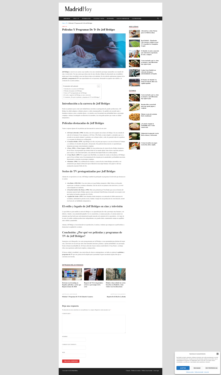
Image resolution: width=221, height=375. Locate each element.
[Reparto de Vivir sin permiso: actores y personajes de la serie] (94, 275)
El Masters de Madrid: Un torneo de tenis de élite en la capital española (149, 81)
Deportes (67, 18)
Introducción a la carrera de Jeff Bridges (74, 89)
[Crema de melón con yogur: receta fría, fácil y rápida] (134, 143)
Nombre (65, 336)
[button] (217, 354)
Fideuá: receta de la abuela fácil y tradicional (149, 115)
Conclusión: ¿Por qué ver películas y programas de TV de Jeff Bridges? (82, 97)
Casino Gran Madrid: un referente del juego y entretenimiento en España (149, 72)
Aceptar (183, 368)
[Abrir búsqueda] (158, 19)
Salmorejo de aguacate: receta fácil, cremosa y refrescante (150, 134)
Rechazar (197, 368)
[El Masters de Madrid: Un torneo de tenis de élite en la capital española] (134, 80)
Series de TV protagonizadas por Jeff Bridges (75, 93)
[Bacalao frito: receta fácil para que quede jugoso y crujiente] (134, 104)
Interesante (86, 18)
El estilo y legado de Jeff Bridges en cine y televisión (77, 95)
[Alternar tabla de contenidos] (98, 86)
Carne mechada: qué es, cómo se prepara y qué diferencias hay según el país (150, 62)
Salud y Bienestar (123, 18)
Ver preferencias (211, 368)
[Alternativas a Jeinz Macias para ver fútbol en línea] (134, 31)
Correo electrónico (69, 344)
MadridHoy (75, 370)
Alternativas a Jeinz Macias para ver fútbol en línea (149, 32)
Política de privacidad (199, 372)
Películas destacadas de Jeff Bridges (73, 91)
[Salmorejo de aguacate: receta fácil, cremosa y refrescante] (134, 133)
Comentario (66, 313)
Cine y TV (76, 18)
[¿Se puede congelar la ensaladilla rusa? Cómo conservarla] (134, 124)
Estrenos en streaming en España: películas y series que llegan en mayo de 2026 (71, 285)
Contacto (128, 370)
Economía (110, 18)
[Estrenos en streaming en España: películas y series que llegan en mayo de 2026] (72, 275)
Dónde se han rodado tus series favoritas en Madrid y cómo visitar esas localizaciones (116, 285)
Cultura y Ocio (98, 18)
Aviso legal (206, 372)
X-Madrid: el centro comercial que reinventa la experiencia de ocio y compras (150, 52)
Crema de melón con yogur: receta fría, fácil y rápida (149, 144)
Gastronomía (136, 18)
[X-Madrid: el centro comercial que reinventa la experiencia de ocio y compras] (134, 51)
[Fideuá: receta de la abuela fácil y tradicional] (134, 114)
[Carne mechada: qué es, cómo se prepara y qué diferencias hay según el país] (134, 61)
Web (63, 352)
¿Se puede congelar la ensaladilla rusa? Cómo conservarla (148, 125)
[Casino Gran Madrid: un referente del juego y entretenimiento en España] (134, 70)
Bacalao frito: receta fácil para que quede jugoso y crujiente (148, 106)
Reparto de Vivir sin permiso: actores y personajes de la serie (93, 285)
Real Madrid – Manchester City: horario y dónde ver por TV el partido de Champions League (149, 43)
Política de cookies (190, 372)
